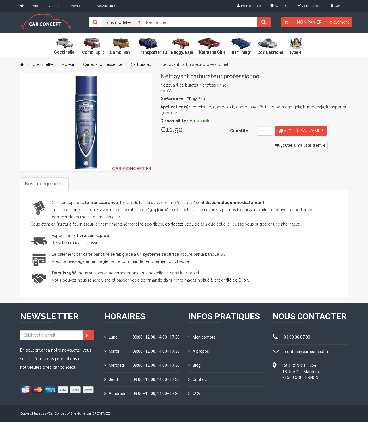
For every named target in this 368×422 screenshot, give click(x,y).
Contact (340, 6)
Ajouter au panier (303, 131)
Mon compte (251, 6)
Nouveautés (106, 6)
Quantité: (240, 131)
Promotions (78, 6)
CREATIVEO (101, 413)
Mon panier (309, 22)
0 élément (339, 22)
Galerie (54, 6)
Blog (36, 6)
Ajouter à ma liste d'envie (302, 145)
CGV (196, 393)
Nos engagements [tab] (44, 183)
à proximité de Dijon (229, 280)
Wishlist (281, 6)
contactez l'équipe (182, 224)
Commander (311, 6)
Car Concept (58, 413)
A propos (201, 351)
